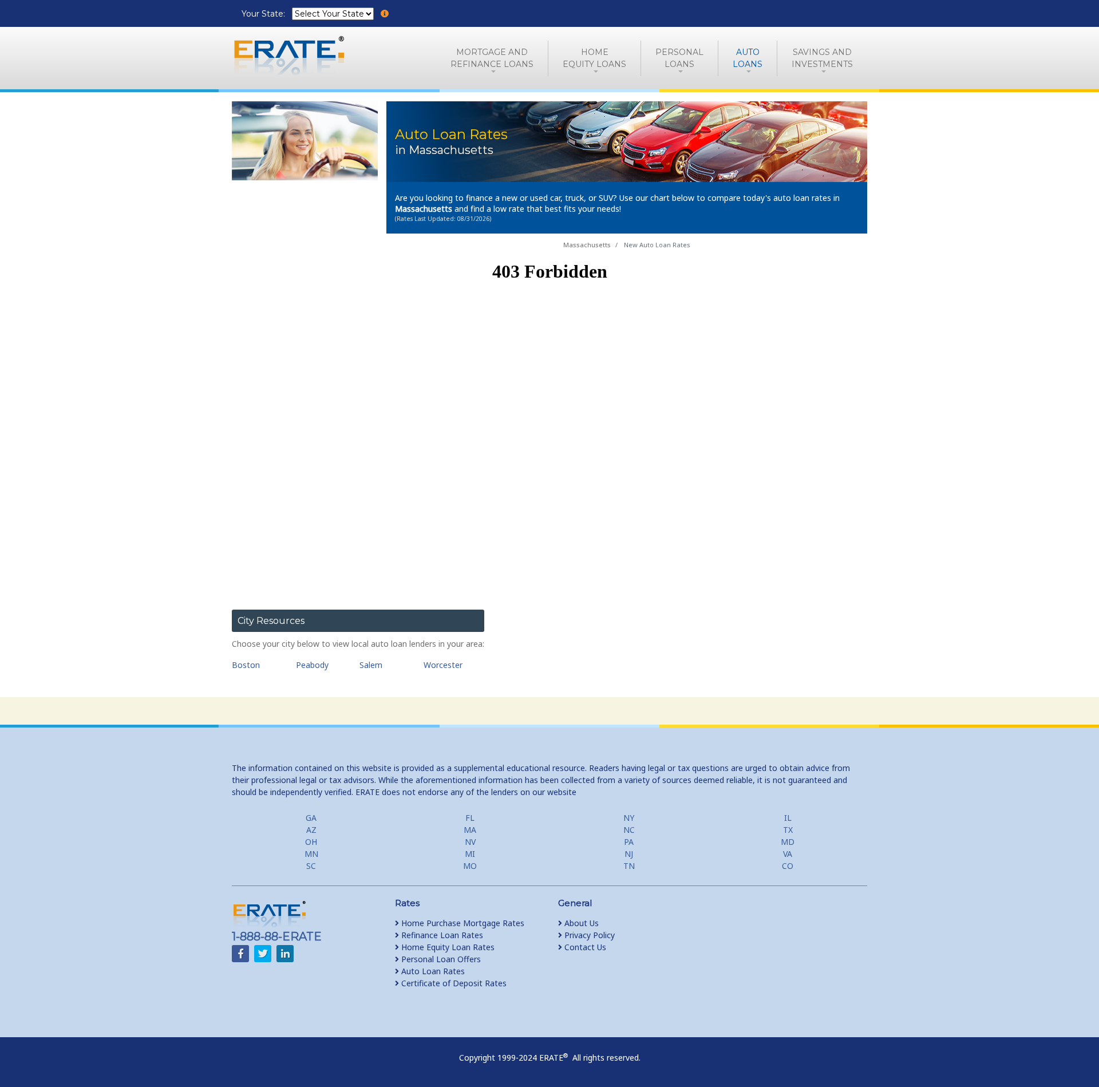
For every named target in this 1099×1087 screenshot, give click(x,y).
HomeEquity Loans (594, 58)
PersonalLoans (679, 58)
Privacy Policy (588, 935)
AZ (311, 829)
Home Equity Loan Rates (447, 947)
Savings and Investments (822, 58)
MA (470, 829)
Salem (370, 664)
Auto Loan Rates (432, 971)
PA (629, 841)
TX (788, 829)
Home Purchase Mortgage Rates (461, 923)
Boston (246, 664)
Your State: (264, 14)
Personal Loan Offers (440, 959)
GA (311, 817)
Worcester (443, 664)
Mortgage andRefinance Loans (491, 58)
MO (470, 865)
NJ (628, 853)
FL (470, 817)
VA (787, 853)
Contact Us (584, 947)
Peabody (312, 664)
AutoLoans (747, 58)
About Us (580, 923)
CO (787, 865)
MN (311, 853)
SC (311, 865)
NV (470, 841)
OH (311, 841)
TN (629, 865)
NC (629, 829)
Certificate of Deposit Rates (453, 983)
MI (470, 853)
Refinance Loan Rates (441, 935)
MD (787, 841)
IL (788, 817)
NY (628, 817)
